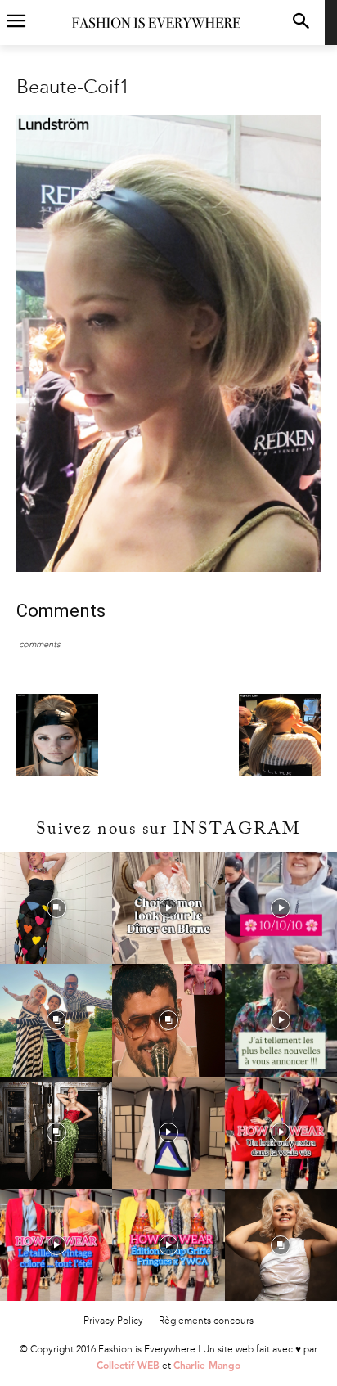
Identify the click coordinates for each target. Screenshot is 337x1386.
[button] (301, 22)
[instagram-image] (56, 908)
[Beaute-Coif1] (168, 568)
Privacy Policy (113, 1320)
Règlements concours (206, 1320)
